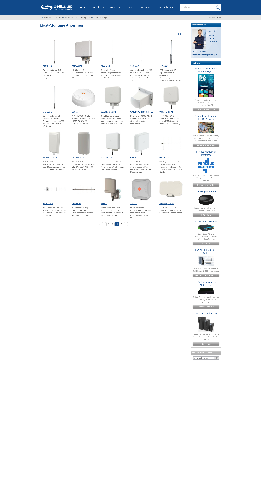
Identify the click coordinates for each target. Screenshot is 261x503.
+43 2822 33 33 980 (199, 51)
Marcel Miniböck (212, 40)
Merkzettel (215, 17)
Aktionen (145, 7)
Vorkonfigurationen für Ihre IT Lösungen (206, 118)
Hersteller (116, 7)
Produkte (98, 7)
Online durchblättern (206, 109)
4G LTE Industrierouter (206, 221)
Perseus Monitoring (206, 185)
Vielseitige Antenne (206, 191)
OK (217, 358)
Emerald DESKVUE (206, 307)
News (131, 7)
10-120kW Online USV (206, 313)
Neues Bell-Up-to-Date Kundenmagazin (206, 70)
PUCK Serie (206, 215)
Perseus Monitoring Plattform (206, 153)
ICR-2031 (206, 243)
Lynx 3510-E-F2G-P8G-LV (206, 275)
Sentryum (206, 344)
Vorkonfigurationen (206, 145)
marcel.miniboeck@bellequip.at (205, 55)
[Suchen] (218, 7)
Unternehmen (165, 7)
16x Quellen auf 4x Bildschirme (206, 283)
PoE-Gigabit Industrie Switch (206, 252)
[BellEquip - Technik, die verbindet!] (56, 7)
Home (83, 7)
